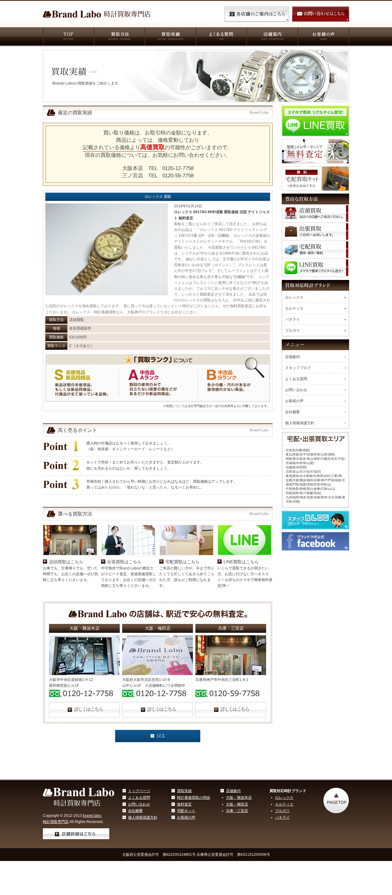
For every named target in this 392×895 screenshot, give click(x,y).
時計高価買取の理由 (193, 797)
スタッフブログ (298, 368)
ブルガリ (292, 330)
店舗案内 (271, 37)
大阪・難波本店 (239, 797)
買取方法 (119, 37)
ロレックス (294, 297)
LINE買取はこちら (241, 561)
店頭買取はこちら (66, 561)
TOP (68, 37)
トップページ (139, 791)
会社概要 (292, 412)
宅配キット (186, 811)
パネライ (292, 319)
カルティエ (294, 308)
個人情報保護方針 (300, 423)
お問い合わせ (296, 390)
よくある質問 (220, 37)
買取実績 (170, 37)
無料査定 (184, 804)
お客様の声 (323, 37)
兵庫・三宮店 (237, 811)
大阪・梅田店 (237, 804)
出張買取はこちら (124, 561)
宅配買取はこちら (182, 561)
